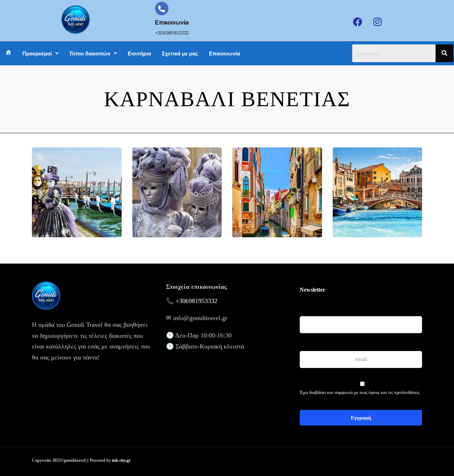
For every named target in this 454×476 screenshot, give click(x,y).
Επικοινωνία (224, 53)
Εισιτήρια (139, 53)
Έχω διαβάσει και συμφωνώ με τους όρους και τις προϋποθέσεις (360, 392)
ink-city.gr (121, 460)
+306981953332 (196, 300)
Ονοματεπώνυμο (315, 305)
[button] (40, 53)
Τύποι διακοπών (89, 53)
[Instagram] (378, 21)
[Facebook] (357, 21)
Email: (306, 343)
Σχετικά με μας (180, 53)
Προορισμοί (37, 53)
